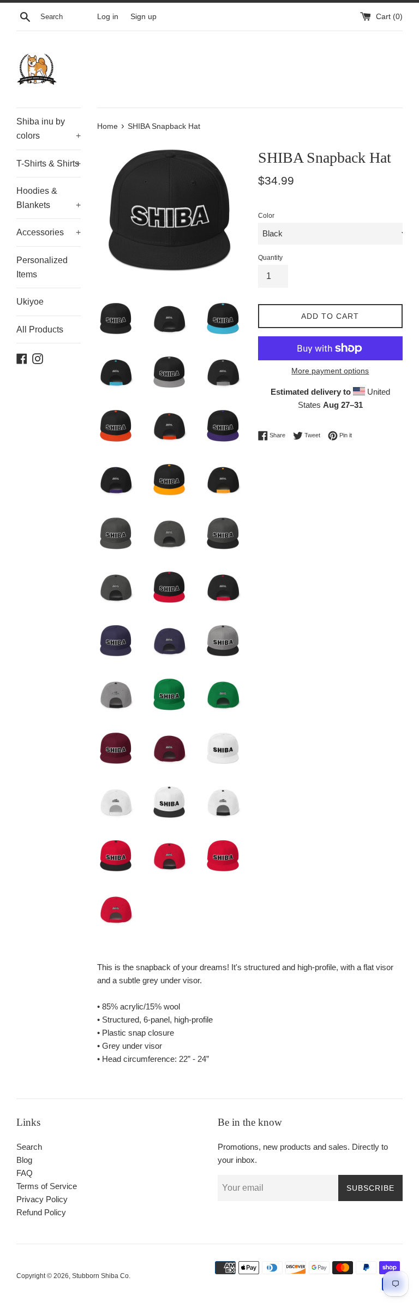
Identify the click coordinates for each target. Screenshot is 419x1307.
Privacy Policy (42, 1199)
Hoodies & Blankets (48, 198)
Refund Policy (41, 1212)
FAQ (24, 1173)
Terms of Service (46, 1186)
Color (266, 215)
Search (29, 1146)
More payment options (330, 370)
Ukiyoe (30, 301)
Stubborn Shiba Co (100, 1276)
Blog (24, 1160)
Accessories (48, 232)
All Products (39, 329)
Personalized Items (42, 267)
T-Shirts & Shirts (48, 163)
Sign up (143, 17)
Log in (107, 17)
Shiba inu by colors (48, 128)
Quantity (270, 258)
